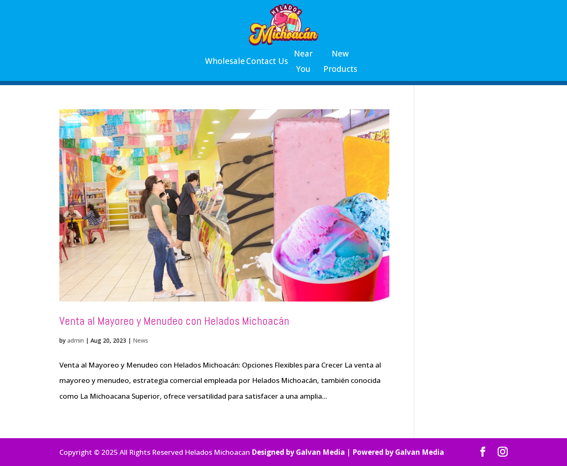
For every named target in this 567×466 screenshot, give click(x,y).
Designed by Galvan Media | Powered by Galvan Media (348, 452)
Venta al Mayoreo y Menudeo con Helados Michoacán (174, 321)
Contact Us (267, 61)
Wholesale (225, 61)
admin (75, 340)
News (140, 340)
